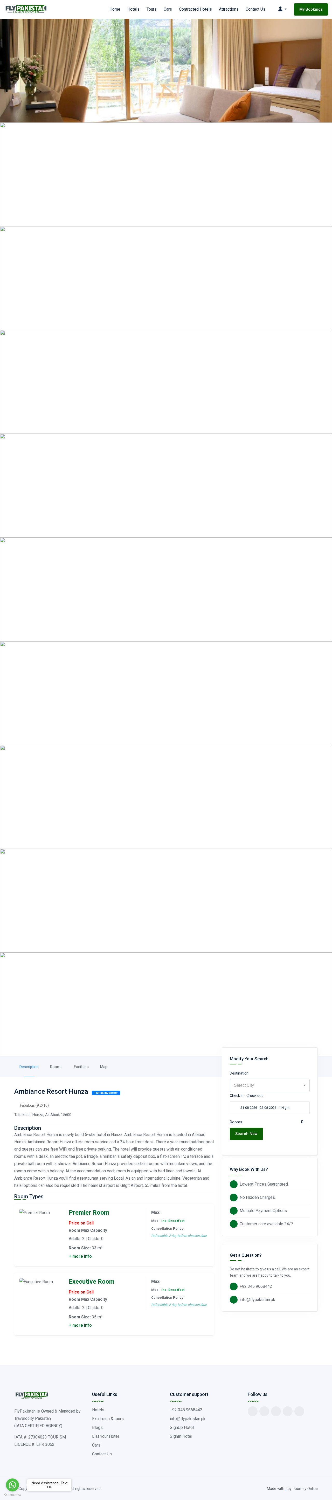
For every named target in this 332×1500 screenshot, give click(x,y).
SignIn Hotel (181, 1436)
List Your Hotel (105, 1436)
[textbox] (269, 1085)
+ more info (80, 1256)
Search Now (246, 1133)
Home (114, 9)
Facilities (81, 1066)
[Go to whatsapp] (12, 1484)
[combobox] (270, 1085)
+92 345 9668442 (256, 1286)
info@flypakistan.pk (257, 1299)
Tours (152, 9)
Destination (239, 1073)
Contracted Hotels (195, 9)
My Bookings (311, 9)
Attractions (229, 9)
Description (29, 1066)
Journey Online (305, 1488)
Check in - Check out (246, 1095)
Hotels (133, 9)
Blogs (97, 1427)
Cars (168, 9)
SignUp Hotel (182, 1427)
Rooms (56, 1066)
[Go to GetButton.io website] (12, 1494)
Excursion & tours (108, 1418)
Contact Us (255, 9)
